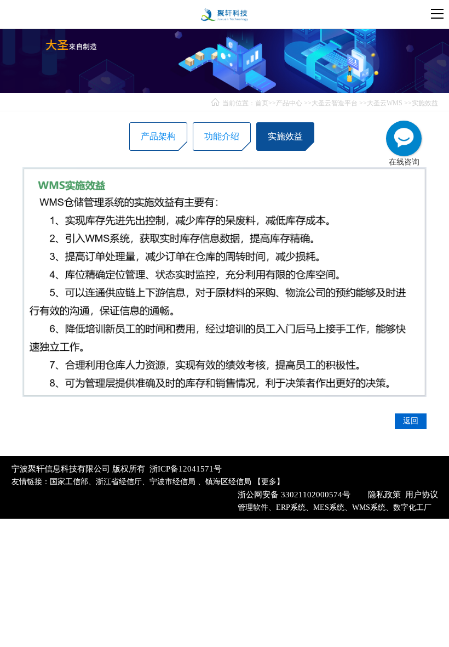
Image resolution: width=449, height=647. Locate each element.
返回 (410, 421)
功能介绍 (221, 136)
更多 (269, 482)
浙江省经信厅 (119, 482)
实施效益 (425, 103)
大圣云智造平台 (335, 103)
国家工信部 (69, 482)
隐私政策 (384, 494)
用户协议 (421, 494)
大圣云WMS (384, 103)
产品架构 (158, 136)
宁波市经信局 (173, 482)
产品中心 (289, 103)
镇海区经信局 (228, 482)
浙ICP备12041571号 (185, 468)
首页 (261, 103)
